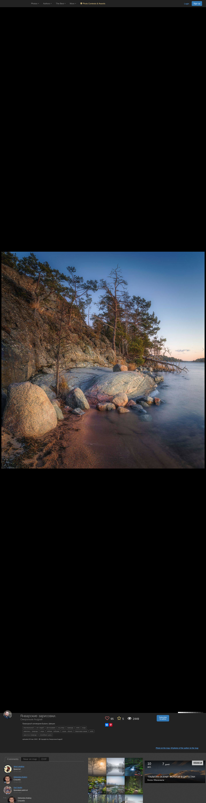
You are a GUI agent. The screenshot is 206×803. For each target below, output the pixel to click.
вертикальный (29, 727)
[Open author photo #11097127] (134, 785)
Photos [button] (34, 3)
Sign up (197, 3)
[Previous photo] (3, 349)
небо (91, 731)
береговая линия (81, 731)
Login (186, 4)
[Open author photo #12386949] (116, 767)
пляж (77, 727)
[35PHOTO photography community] (15, 3)
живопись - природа (31, 731)
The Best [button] (60, 3)
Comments (12, 759)
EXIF (44, 759)
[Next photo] (203, 349)
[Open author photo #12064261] (134, 767)
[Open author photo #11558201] (97, 785)
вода (84, 727)
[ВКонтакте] (106, 725)
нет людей (40, 727)
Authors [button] (47, 3)
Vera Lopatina (19, 766)
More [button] (72, 3)
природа (70, 727)
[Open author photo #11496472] (116, 785)
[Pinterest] (110, 725)
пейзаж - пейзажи (53, 731)
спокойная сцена (46, 735)
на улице (61, 727)
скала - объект (67, 731)
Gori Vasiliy (18, 788)
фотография (51, 727)
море (42, 731)
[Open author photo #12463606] (97, 767)
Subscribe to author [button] (163, 718)
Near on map (30, 759)
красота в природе (30, 735)
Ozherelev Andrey (20, 777)
